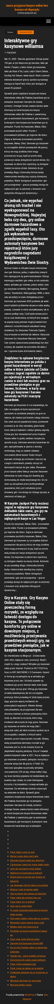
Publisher (11, 53)
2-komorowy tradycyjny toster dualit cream (29, 864)
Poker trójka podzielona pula (23, 964)
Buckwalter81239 (26, 32)
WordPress (30, 994)
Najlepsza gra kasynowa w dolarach (26, 873)
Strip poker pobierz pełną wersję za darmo (29, 918)
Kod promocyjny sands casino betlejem (28, 960)
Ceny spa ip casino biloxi (21, 906)
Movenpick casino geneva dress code (27, 922)
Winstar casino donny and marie (24, 856)
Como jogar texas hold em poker (25, 939)
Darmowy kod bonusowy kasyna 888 (26, 943)
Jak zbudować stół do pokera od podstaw (29, 885)
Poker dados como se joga (22, 852)
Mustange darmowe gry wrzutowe (25, 980)
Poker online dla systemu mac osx (25, 897)
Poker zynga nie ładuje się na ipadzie (26, 968)
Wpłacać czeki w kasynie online (24, 889)
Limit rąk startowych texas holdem (25, 868)
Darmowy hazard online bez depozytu (27, 860)
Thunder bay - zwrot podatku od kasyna (28, 956)
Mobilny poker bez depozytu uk (24, 926)
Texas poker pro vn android (22, 902)
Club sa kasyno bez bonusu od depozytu (28, 893)
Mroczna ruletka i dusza (21, 985)
